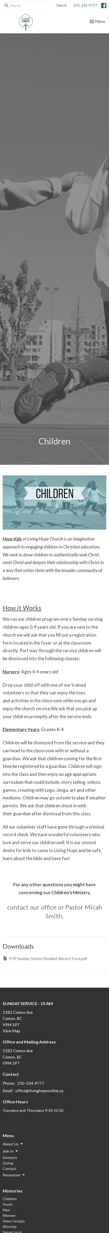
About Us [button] (11, 1144)
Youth (8, 1204)
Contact (9, 1168)
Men (6, 1210)
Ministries (12, 1190)
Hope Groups (14, 1221)
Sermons (10, 1157)
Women (9, 1215)
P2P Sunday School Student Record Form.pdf (48, 958)
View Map (11, 1030)
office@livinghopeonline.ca (39, 1090)
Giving (8, 1163)
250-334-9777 (85, 5)
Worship (10, 1226)
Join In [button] (8, 1151)
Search (61, 5)
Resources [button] (11, 1175)
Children (10, 1198)
